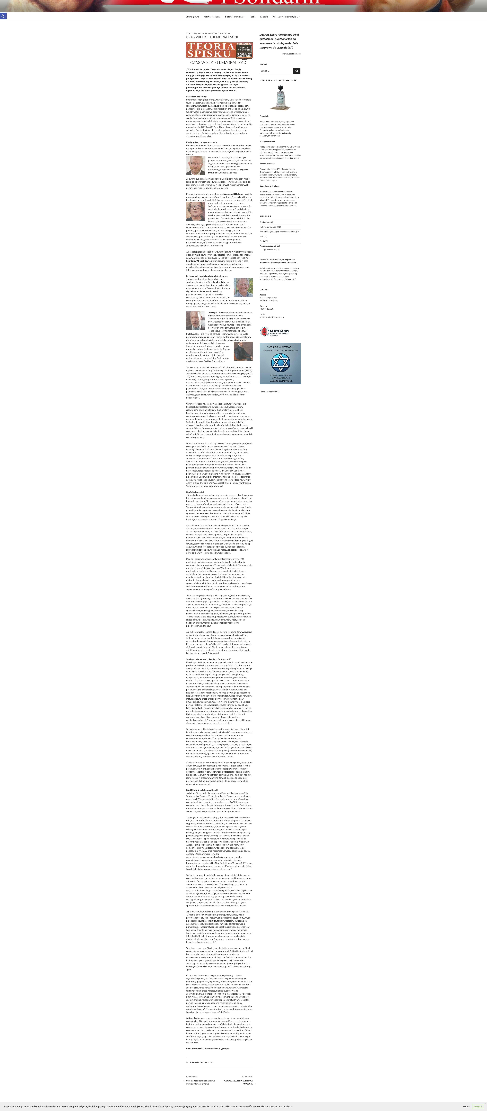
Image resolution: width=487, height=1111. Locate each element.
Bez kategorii (265, 222)
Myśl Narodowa (269, 250)
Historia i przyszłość (234, 17)
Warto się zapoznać (268, 246)
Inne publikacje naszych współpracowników (278, 232)
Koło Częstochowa (212, 17)
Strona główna (192, 17)
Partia (253, 17)
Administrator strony (217, 33)
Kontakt (264, 17)
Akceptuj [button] (478, 1106)
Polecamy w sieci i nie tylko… (285, 17)
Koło (262, 236)
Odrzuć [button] (466, 1106)
